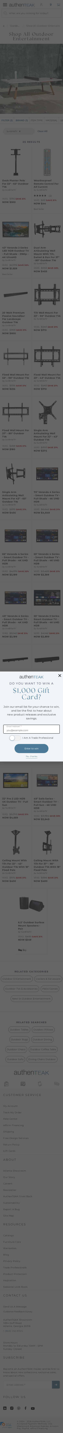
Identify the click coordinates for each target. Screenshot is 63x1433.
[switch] (15, 738)
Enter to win (31, 748)
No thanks (31, 756)
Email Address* (14, 726)
